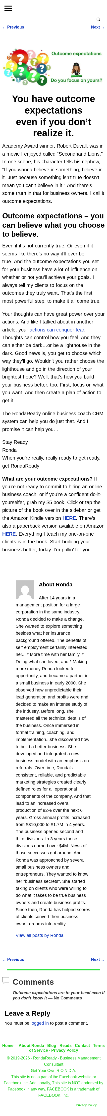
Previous (13, 27)
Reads (65, 1045)
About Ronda (31, 1045)
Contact (82, 1045)
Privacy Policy (64, 1050)
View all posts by (39, 935)
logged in (40, 1023)
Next (98, 27)
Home (7, 1045)
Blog (51, 1045)
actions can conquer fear (57, 329)
